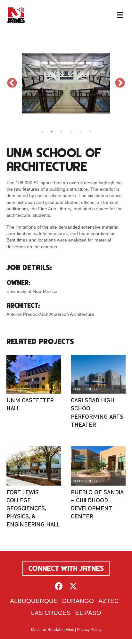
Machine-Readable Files (52, 629)
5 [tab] (80, 131)
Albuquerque (34, 601)
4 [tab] (71, 131)
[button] (59, 586)
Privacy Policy (89, 629)
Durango (78, 601)
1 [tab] (42, 131)
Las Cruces (51, 612)
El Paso (88, 612)
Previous (12, 83)
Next (120, 83)
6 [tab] (90, 131)
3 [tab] (61, 131)
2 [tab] (51, 131)
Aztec (108, 601)
